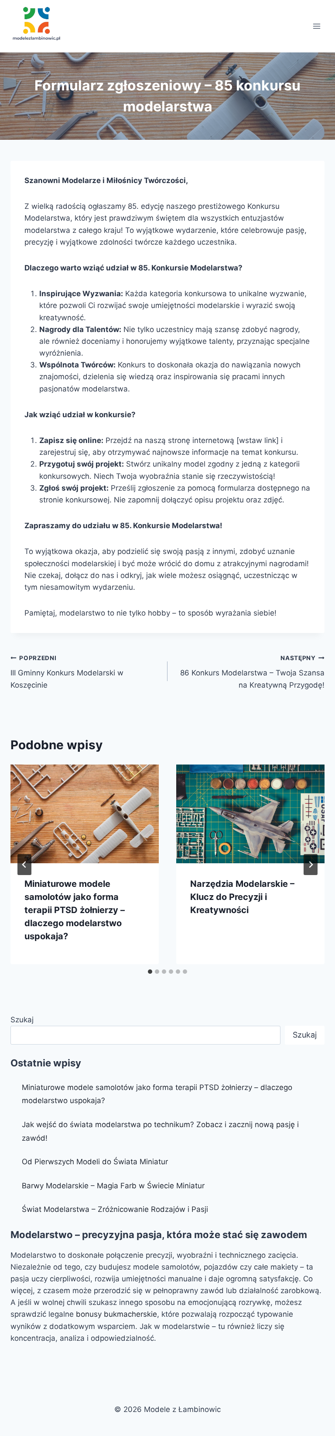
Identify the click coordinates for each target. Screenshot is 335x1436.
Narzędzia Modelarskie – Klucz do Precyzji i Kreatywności (242, 897)
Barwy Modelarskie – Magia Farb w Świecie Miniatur (113, 1185)
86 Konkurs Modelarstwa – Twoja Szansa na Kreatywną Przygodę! (252, 671)
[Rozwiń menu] (316, 26)
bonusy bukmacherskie (116, 1314)
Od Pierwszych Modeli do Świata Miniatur (95, 1161)
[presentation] (84, 814)
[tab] (150, 971)
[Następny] (311, 864)
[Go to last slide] (24, 864)
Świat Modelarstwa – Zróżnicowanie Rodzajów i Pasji (115, 1209)
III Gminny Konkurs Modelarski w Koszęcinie (66, 671)
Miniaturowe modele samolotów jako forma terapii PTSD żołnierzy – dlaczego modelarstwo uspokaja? (74, 910)
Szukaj (22, 1019)
